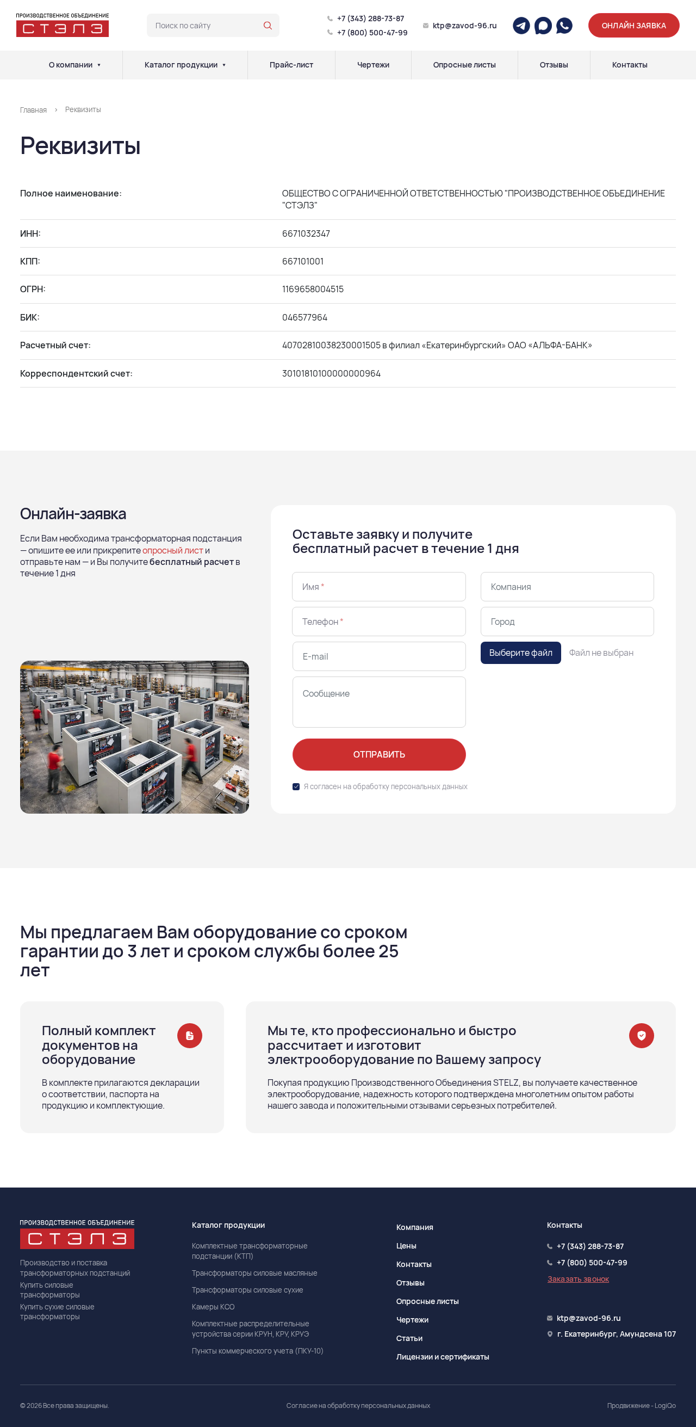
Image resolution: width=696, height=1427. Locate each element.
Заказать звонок (578, 1279)
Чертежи (373, 65)
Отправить (379, 754)
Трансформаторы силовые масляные (255, 1273)
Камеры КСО (213, 1307)
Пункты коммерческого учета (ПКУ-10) (258, 1351)
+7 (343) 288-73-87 (370, 18)
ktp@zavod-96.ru (465, 25)
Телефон (323, 622)
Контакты (630, 65)
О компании (70, 65)
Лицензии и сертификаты (442, 1356)
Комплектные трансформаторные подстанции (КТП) (250, 1250)
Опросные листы (464, 65)
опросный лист (172, 550)
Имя (313, 587)
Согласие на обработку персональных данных (358, 1405)
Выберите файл (520, 653)
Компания (414, 1227)
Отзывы (554, 65)
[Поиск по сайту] (268, 25)
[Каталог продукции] (224, 64)
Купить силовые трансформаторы (50, 1290)
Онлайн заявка (634, 25)
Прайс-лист (291, 65)
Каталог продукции (181, 65)
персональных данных (429, 786)
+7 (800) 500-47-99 (372, 32)
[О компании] (99, 64)
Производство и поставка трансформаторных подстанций (75, 1267)
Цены (406, 1245)
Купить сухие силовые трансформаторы (57, 1311)
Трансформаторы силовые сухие (247, 1290)
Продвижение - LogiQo (641, 1405)
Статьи (409, 1338)
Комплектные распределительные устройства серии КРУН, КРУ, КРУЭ (250, 1328)
